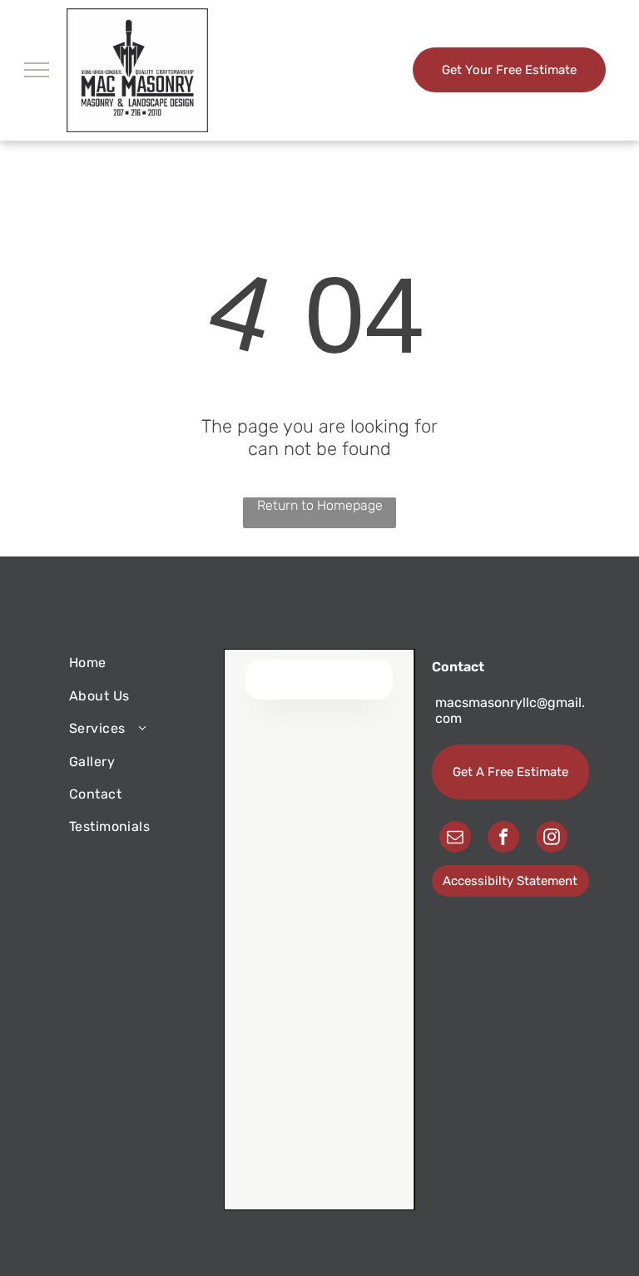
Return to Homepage (320, 505)
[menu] (36, 69)
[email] (455, 839)
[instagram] (551, 839)
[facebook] (503, 839)
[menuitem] (129, 662)
